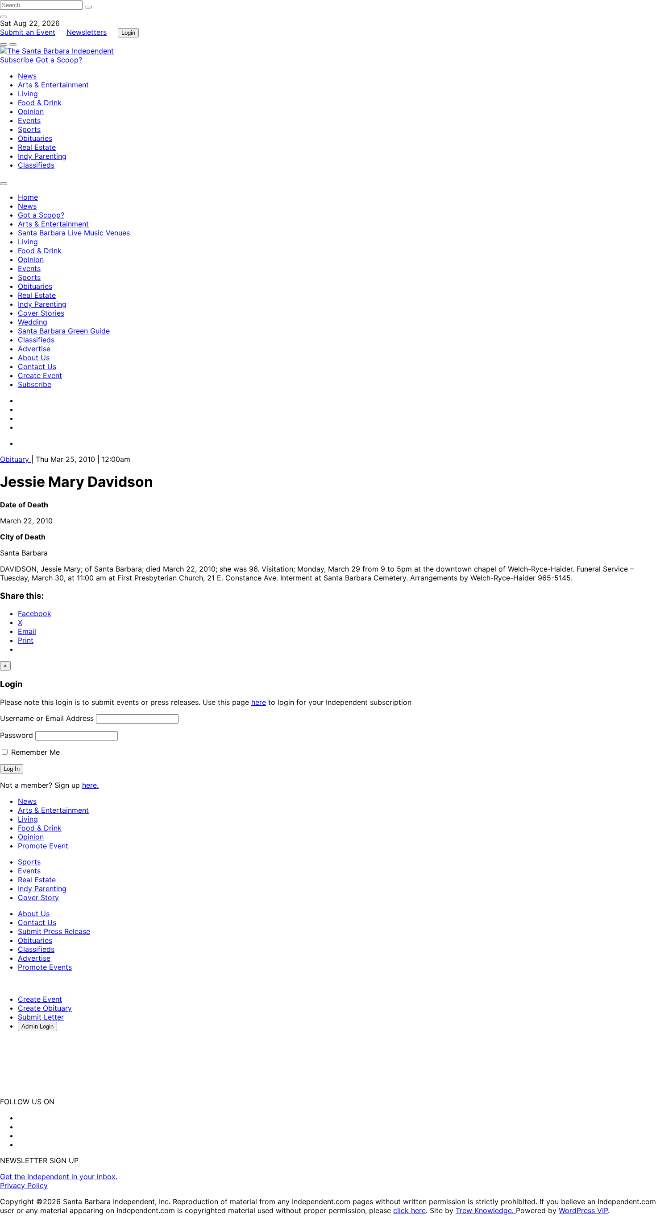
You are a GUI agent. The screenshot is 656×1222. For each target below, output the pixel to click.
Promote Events (45, 967)
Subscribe (18, 59)
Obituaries (35, 138)
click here (409, 1210)
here (258, 702)
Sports (29, 129)
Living (28, 93)
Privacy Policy (24, 1185)
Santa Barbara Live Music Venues (74, 232)
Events (29, 120)
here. (90, 785)
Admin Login (37, 1026)
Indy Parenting (42, 156)
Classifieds (36, 164)
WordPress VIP (583, 1210)
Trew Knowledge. (486, 1210)
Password (16, 735)
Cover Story (38, 897)
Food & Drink (40, 102)
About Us (34, 357)
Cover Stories (41, 313)
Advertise (34, 348)
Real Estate (37, 147)
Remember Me (34, 752)
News (27, 75)
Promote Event (43, 845)
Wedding (32, 321)
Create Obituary (45, 1008)
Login (128, 32)
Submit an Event (27, 32)
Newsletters (86, 32)
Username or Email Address (47, 718)
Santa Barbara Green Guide (64, 330)
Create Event (40, 375)
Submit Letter (41, 1016)
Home (28, 197)
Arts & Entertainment (53, 84)
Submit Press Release (54, 931)
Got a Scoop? (59, 59)
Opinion (31, 111)
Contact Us (37, 366)
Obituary (15, 459)
